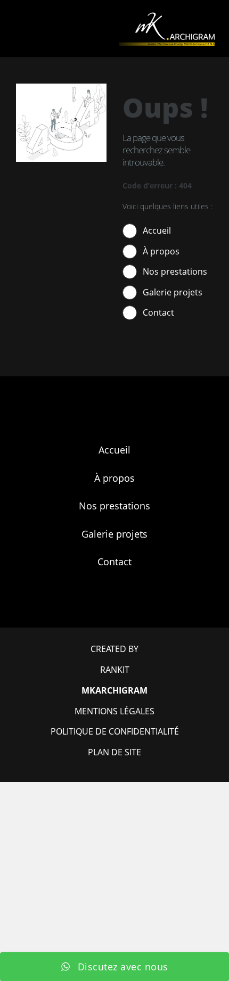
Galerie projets (172, 292)
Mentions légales (114, 711)
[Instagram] (127, 607)
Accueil (157, 230)
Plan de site (114, 752)
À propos (161, 251)
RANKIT (114, 669)
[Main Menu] (13, 29)
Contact (158, 312)
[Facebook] (101, 607)
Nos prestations (175, 271)
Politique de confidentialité (115, 731)
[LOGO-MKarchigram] (166, 15)
